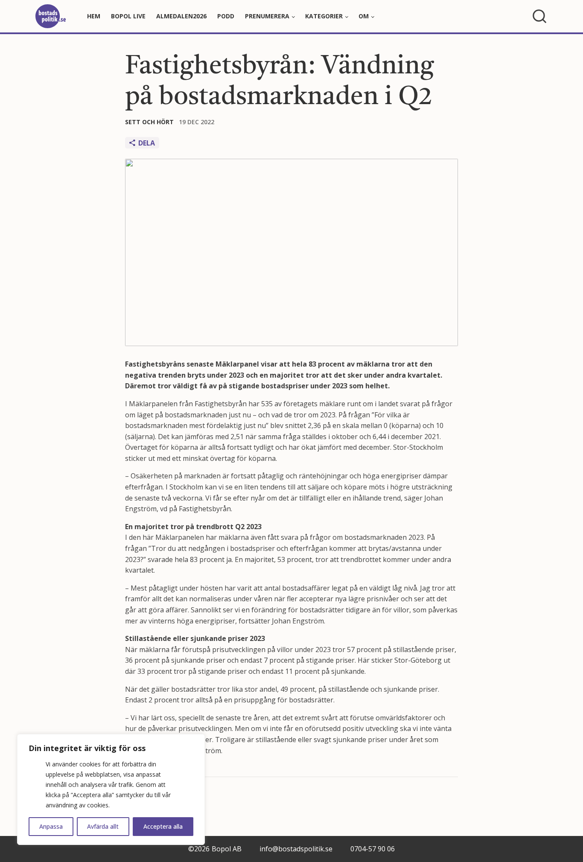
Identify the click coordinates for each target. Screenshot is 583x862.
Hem (93, 16)
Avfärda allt (103, 826)
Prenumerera (267, 16)
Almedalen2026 (181, 16)
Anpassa (51, 826)
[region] (111, 789)
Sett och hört (149, 122)
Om (364, 16)
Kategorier (324, 16)
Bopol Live (128, 16)
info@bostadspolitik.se (295, 848)
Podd (225, 16)
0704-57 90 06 (372, 848)
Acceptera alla (163, 826)
